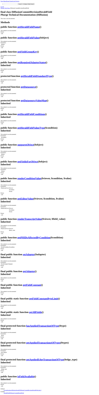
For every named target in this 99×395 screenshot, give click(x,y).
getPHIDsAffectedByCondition (33, 237)
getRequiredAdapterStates (31, 62)
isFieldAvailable (25, 376)
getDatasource (28, 86)
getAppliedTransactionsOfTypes (43, 342)
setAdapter (29, 254)
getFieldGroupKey (27, 51)
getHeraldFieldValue (28, 37)
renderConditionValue (29, 178)
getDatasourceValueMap (34, 100)
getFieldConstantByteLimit (43, 298)
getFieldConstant (32, 285)
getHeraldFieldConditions (31, 114)
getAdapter (29, 271)
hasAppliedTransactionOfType (42, 325)
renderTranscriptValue (29, 219)
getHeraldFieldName (28, 26)
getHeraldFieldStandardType (36, 76)
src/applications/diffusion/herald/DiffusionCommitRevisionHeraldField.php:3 (22, 390)
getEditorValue (25, 198)
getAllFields (35, 312)
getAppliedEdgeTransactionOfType (45, 359)
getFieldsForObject (27, 161)
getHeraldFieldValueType (31, 127)
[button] (3, 1)
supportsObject (25, 144)
